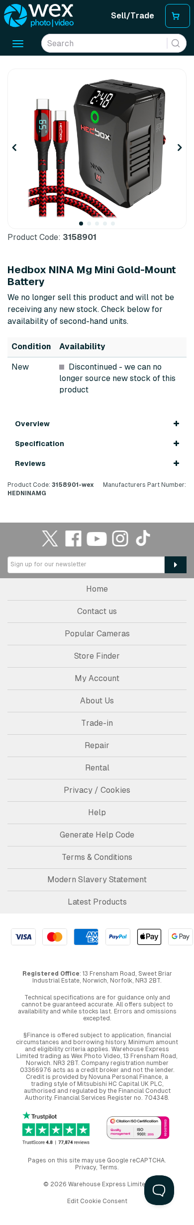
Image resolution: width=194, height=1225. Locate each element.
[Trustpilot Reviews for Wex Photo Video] (56, 1128)
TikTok (144, 538)
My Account (97, 678)
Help (97, 812)
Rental (97, 767)
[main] (97, 283)
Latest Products (97, 902)
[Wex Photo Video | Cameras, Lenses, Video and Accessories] (39, 16)
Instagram (120, 538)
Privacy (85, 1167)
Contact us (97, 611)
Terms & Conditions (97, 857)
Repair (97, 745)
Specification (39, 444)
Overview (32, 424)
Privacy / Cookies (97, 790)
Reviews (30, 463)
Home (97, 589)
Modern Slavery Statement (97, 879)
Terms (108, 1167)
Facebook (74, 538)
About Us (97, 700)
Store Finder (97, 656)
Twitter (50, 538)
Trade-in (97, 723)
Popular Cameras (97, 633)
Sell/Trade (132, 15)
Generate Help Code (97, 835)
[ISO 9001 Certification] (138, 1128)
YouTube (97, 538)
